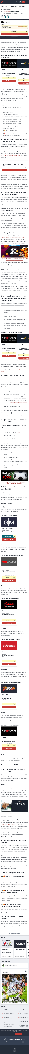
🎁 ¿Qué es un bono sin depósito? (10, 130)
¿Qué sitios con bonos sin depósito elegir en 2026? (11, 121)
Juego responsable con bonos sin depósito (10, 126)
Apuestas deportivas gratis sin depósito (11, 114)
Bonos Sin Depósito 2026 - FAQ (8, 128)
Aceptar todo (18, 1033)
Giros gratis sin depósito (8, 112)
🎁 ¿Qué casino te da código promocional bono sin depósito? (15, 133)
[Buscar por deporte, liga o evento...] (17, 2)
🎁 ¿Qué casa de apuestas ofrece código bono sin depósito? (15, 132)
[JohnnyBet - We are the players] (2, 2)
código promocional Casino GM (8, 824)
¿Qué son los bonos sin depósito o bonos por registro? (12, 107)
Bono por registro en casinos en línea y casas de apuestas (14, 110)
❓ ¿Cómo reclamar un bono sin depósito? (12, 135)
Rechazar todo (11, 1033)
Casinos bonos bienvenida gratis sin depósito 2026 (11, 123)
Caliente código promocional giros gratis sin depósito (12, 237)
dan (14, 1051)
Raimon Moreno (6, 11)
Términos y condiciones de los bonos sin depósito (11, 119)
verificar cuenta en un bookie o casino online (11, 155)
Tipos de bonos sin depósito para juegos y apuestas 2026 (13, 109)
